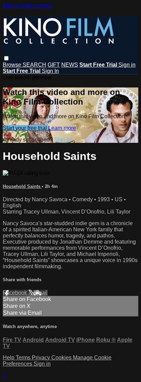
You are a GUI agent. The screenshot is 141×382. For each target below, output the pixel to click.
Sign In (50, 71)
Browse (13, 65)
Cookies (62, 357)
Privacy (41, 357)
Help (9, 357)
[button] (6, 58)
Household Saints (22, 186)
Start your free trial (25, 128)
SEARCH (34, 65)
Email (41, 293)
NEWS (69, 65)
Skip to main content (27, 6)
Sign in (127, 65)
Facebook (15, 293)
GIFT (54, 65)
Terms (24, 357)
